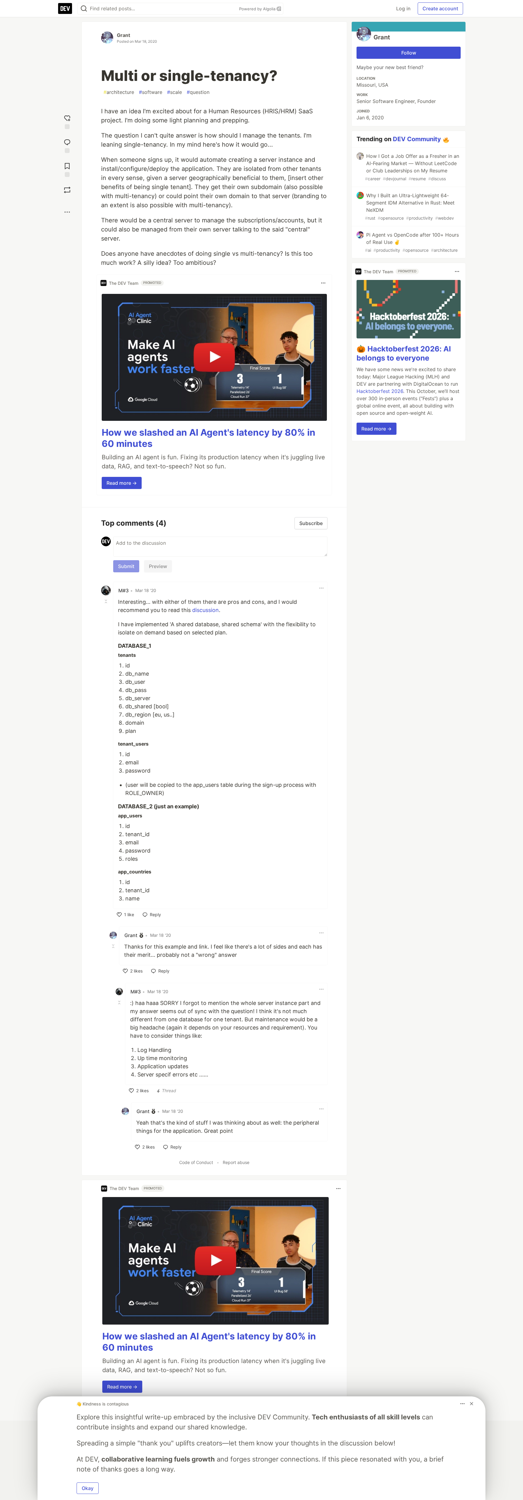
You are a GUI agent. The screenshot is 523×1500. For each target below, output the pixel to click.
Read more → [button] (122, 483)
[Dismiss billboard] (471, 1404)
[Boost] (67, 190)
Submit (126, 566)
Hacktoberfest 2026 (380, 391)
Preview (158, 566)
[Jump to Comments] (67, 145)
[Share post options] (67, 212)
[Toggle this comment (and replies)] (106, 601)
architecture (119, 92)
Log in (403, 8)
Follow (408, 53)
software (150, 92)
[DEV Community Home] (65, 8)
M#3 (123, 590)
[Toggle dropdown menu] (323, 283)
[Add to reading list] (67, 169)
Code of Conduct (196, 1162)
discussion (205, 610)
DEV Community (417, 139)
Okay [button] (88, 1488)
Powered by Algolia (258, 8)
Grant (123, 35)
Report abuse (236, 1162)
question (198, 92)
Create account (440, 8)
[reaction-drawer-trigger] (67, 121)
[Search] (84, 8)
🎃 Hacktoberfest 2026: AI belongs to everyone (404, 353)
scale (174, 92)
